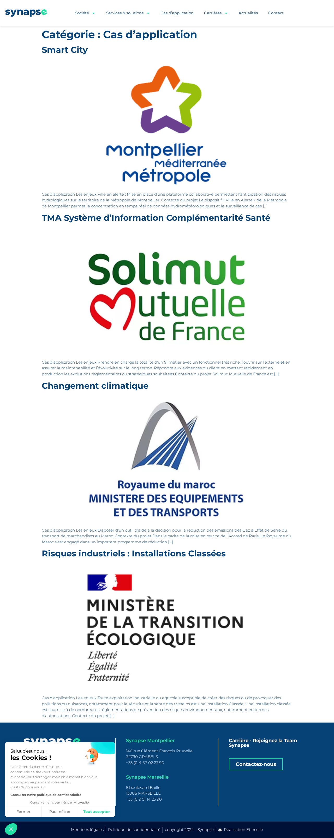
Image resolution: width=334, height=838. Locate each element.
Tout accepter (96, 811)
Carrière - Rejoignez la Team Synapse (263, 743)
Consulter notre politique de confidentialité (45, 795)
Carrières (213, 12)
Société (82, 12)
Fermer (23, 811)
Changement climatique (95, 386)
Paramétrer (60, 811)
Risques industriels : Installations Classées (134, 553)
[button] (11, 829)
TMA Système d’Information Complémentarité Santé (156, 218)
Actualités (248, 12)
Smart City (65, 50)
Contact (276, 12)
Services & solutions (125, 12)
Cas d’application (177, 12)
